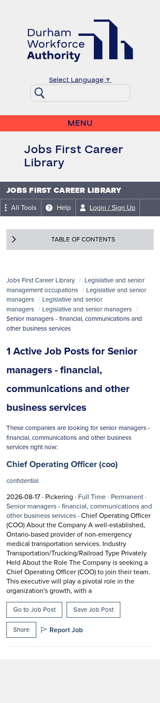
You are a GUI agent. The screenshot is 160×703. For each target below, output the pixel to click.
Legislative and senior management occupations (75, 285)
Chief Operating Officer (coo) (62, 464)
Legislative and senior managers (87, 309)
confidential (22, 480)
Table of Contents (83, 239)
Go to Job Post (34, 609)
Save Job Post (93, 609)
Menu (80, 123)
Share (21, 629)
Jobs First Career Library (40, 280)
